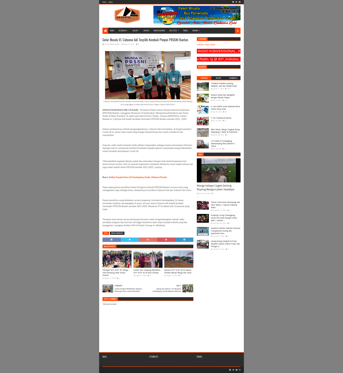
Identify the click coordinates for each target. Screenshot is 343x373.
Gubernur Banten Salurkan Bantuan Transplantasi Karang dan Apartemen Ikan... (225, 230)
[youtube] (239, 2)
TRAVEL (185, 30)
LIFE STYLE (173, 30)
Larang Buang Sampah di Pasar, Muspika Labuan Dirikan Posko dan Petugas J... (225, 243)
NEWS (112, 30)
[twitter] (236, 2)
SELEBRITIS (122, 30)
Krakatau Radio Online (206, 44)
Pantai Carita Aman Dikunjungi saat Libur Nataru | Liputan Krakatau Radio (225, 205)
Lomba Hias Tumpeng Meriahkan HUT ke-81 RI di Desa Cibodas (146, 271)
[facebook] (233, 2)
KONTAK (111, 2)
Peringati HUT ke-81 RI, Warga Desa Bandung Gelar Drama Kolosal (115, 272)
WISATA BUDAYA (159, 30)
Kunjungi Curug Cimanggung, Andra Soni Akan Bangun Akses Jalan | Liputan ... (224, 217)
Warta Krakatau (117, 233)
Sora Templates (117, 370)
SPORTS (146, 30)
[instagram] (239, 370)
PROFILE (104, 2)
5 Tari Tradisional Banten (221, 118)
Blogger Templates (132, 370)
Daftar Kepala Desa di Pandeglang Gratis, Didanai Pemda (138, 177)
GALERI (135, 30)
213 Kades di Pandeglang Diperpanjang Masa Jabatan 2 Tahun (223, 143)
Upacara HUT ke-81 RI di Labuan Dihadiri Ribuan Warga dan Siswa (177, 271)
